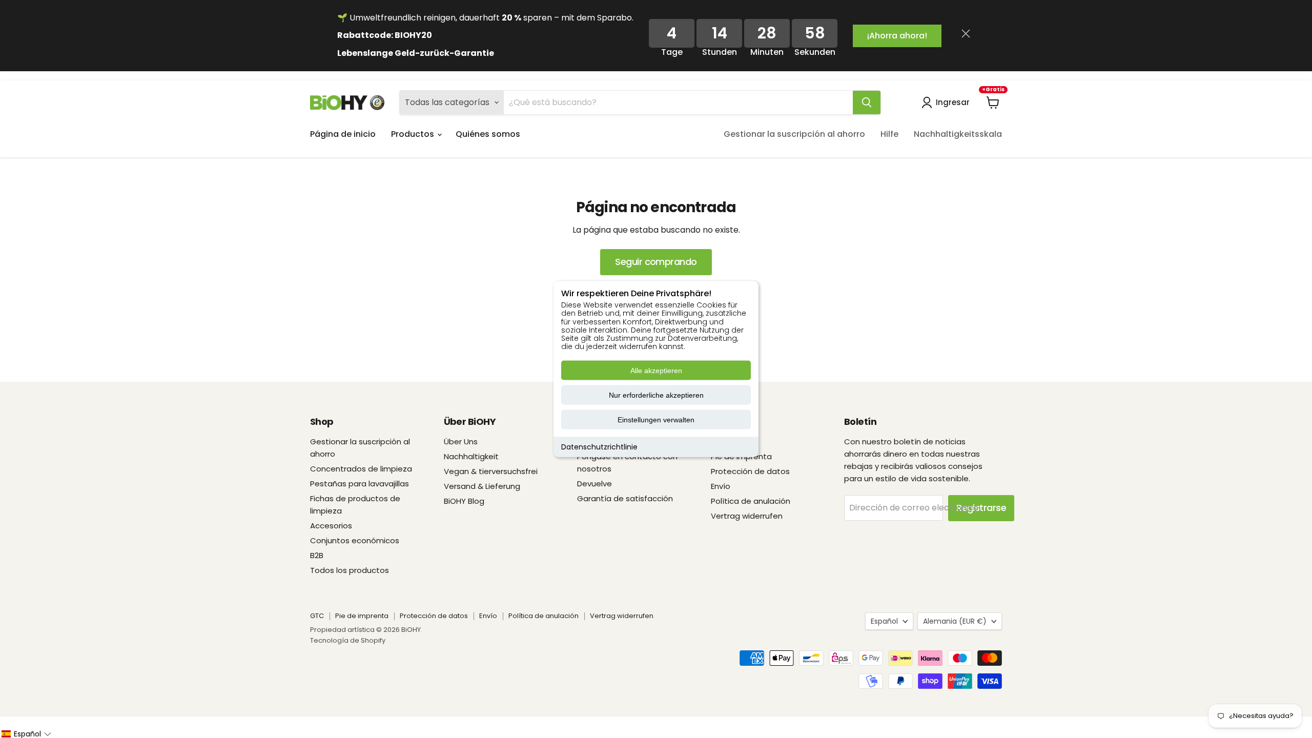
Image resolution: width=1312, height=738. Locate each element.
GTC (317, 616)
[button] (26, 734)
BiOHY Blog (464, 501)
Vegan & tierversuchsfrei (491, 471)
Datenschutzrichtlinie (599, 447)
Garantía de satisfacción (625, 498)
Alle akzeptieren (656, 370)
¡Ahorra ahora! (897, 36)
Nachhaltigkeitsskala (958, 134)
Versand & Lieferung (482, 486)
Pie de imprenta (361, 616)
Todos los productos (349, 570)
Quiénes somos (488, 134)
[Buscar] (866, 102)
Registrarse (981, 507)
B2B (316, 555)
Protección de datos (750, 471)
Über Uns (461, 441)
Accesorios (331, 525)
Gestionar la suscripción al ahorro (794, 134)
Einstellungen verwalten (656, 420)
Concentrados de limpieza (361, 468)
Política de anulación (750, 501)
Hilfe (889, 134)
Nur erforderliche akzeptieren (656, 395)
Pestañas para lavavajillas (359, 483)
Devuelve (594, 483)
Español (884, 621)
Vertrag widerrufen (747, 515)
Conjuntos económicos (354, 540)
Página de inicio (343, 134)
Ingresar (953, 102)
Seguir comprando (655, 261)
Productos (413, 134)
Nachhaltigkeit (471, 456)
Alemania (955, 621)
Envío (720, 486)
